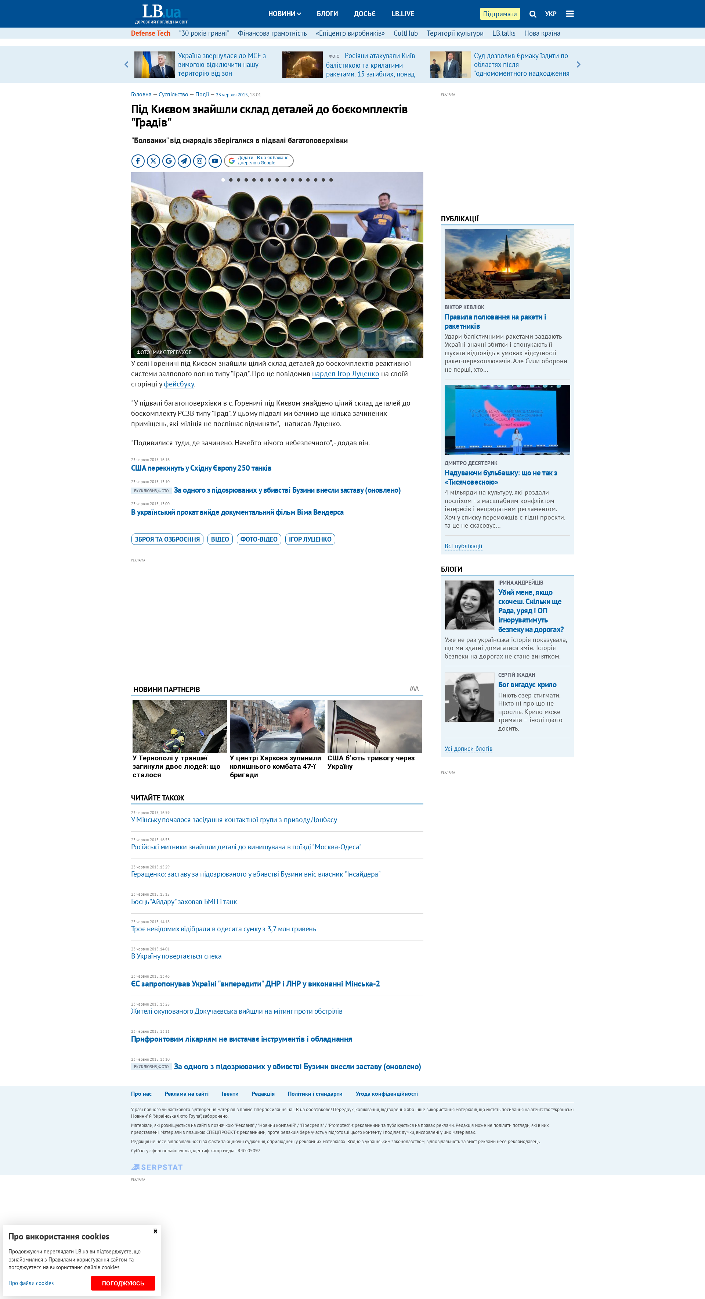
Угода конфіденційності (387, 1093)
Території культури (455, 33)
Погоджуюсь (123, 1283)
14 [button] (323, 181)
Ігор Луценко (310, 539)
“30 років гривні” (204, 33)
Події (202, 94)
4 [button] (246, 181)
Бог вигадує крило (527, 684)
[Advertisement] (277, 615)
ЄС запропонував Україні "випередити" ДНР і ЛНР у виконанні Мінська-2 (255, 983)
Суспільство (173, 94)
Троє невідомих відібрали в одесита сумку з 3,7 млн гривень (223, 929)
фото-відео (259, 539)
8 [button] (277, 181)
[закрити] (155, 1231)
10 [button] (292, 181)
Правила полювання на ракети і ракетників (495, 321)
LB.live (402, 13)
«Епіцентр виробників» (350, 33)
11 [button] (300, 181)
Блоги (327, 13)
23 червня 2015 (232, 95)
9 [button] (285, 181)
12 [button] (308, 181)
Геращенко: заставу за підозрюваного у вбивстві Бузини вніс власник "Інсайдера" (256, 874)
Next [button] (578, 64)
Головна (141, 94)
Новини (282, 13)
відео (220, 539)
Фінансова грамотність (272, 33)
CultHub (406, 33)
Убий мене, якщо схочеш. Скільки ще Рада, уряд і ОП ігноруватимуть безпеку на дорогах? (531, 610)
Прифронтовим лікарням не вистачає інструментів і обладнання (241, 1039)
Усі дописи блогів (468, 749)
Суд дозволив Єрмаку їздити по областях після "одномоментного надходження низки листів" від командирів (522, 68)
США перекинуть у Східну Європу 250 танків (201, 468)
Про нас (141, 1093)
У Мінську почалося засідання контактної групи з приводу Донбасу (234, 819)
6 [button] (261, 181)
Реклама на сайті (187, 1093)
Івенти (230, 1093)
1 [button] (223, 181)
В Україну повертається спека (176, 956)
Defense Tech (150, 33)
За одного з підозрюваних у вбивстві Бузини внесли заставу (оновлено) (267, 490)
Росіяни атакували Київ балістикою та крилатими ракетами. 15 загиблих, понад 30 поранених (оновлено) (370, 69)
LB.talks (504, 33)
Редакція (263, 1093)
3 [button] (238, 181)
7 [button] (269, 181)
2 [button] (231, 181)
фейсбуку (179, 384)
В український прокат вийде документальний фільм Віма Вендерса (237, 512)
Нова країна (542, 33)
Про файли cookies (31, 1283)
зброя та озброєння (167, 539)
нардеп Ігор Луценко (345, 373)
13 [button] (315, 181)
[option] (205, 64)
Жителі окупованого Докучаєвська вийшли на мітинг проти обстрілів (236, 1011)
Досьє (365, 13)
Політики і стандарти (315, 1093)
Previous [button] (126, 64)
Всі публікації (463, 546)
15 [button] (331, 181)
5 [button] (254, 181)
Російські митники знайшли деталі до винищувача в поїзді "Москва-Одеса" (246, 847)
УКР (551, 14)
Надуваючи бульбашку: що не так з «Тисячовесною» (501, 477)
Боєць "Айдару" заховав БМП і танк (184, 901)
